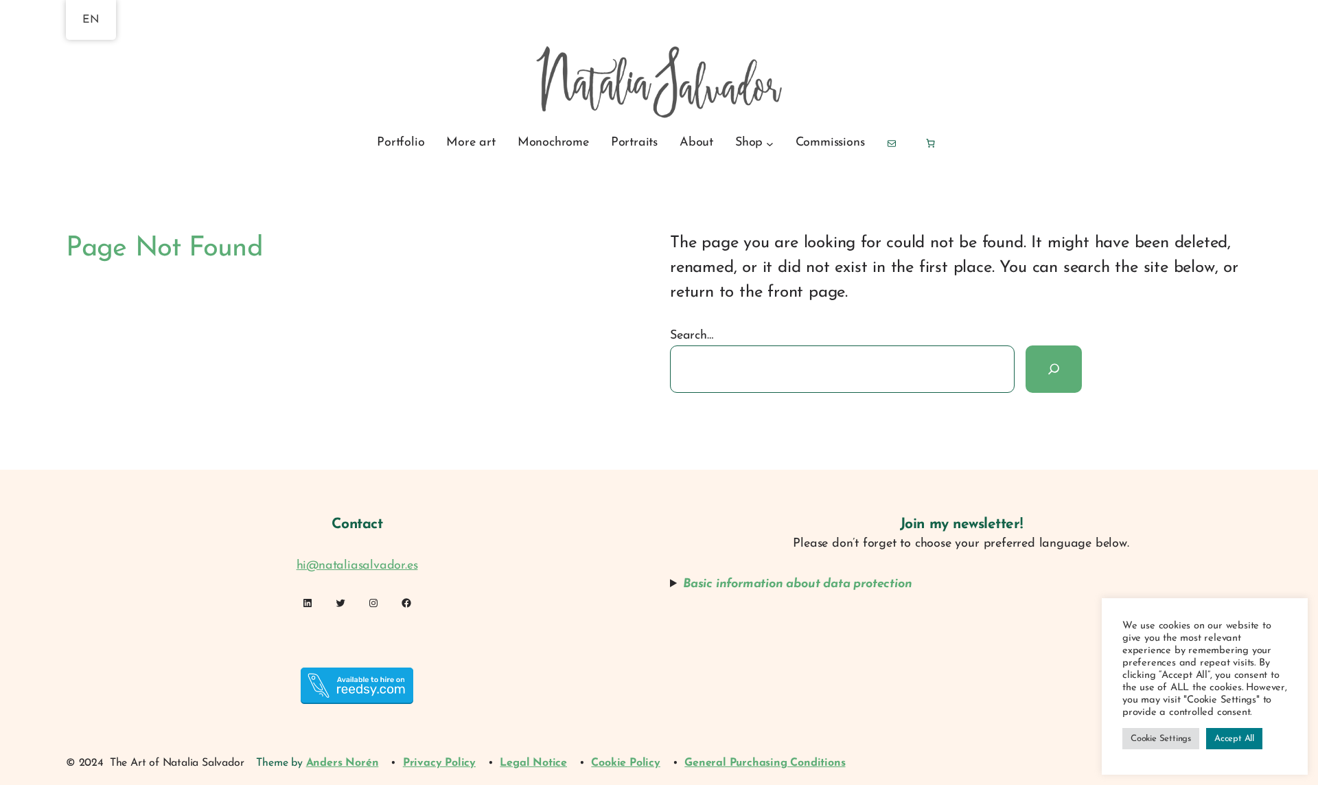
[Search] (1054, 368)
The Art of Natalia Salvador (177, 763)
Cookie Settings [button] (1161, 738)
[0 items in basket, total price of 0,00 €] (929, 143)
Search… (691, 336)
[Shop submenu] (770, 143)
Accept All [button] (1234, 738)
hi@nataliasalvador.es (357, 566)
